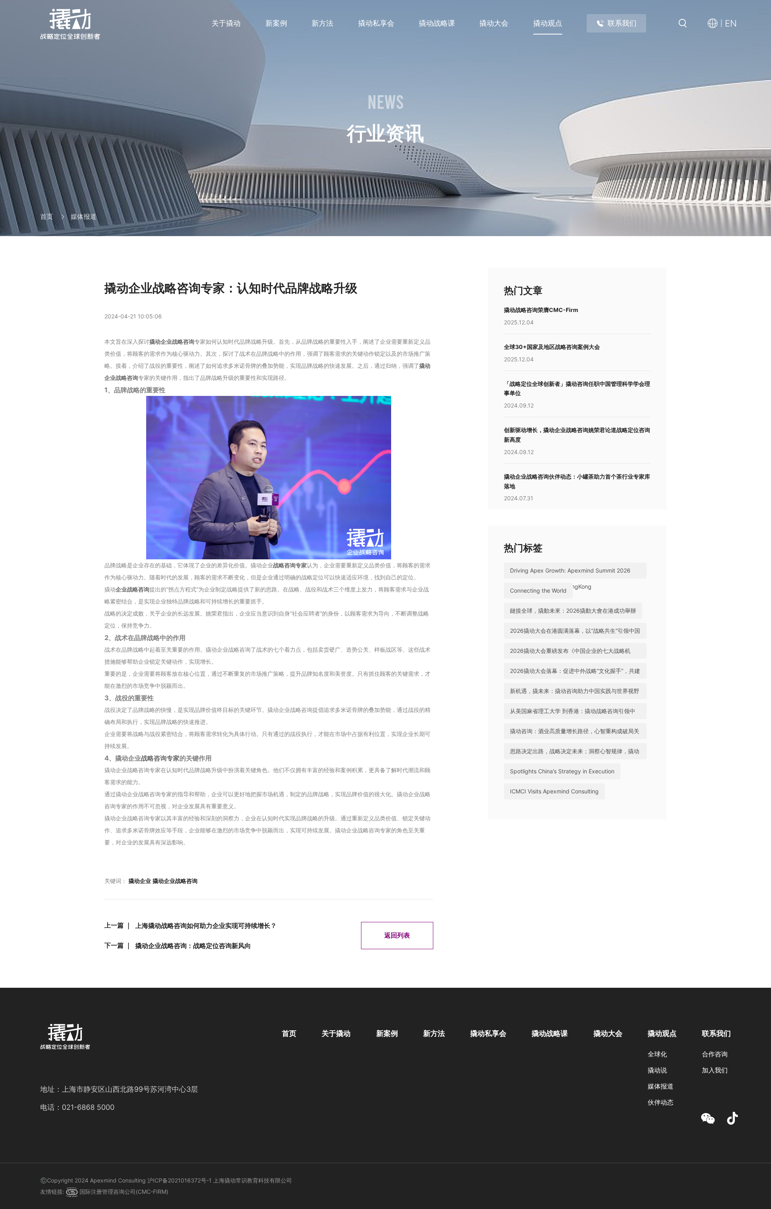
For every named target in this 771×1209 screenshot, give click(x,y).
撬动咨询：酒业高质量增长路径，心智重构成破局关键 (574, 739)
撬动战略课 (437, 23)
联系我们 (622, 23)
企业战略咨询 (132, 589)
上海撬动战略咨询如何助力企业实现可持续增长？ (206, 926)
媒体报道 (83, 217)
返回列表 (397, 935)
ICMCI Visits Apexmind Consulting (554, 791)
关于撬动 (226, 23)
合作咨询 (715, 1054)
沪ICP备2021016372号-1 (179, 1180)
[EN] (715, 23)
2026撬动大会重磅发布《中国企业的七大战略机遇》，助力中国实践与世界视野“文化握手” (570, 658)
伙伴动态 (660, 1102)
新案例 (276, 23)
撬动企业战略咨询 (171, 341)
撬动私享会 (376, 23)
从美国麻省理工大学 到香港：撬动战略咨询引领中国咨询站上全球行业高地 (572, 718)
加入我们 (715, 1070)
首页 (46, 217)
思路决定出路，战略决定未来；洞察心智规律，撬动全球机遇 (574, 759)
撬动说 (657, 1070)
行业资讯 (660, 1118)
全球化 (657, 1054)
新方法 (322, 23)
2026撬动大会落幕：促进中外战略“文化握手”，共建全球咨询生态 (575, 678)
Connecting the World (538, 590)
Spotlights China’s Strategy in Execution (562, 771)
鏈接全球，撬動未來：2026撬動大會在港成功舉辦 (573, 610)
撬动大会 (493, 23)
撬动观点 (547, 23)
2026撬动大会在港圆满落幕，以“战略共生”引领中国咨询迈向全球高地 (575, 638)
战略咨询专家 (290, 565)
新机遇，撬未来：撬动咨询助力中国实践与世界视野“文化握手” (574, 698)
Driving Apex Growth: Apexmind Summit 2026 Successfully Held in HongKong (570, 578)
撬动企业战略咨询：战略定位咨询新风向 (193, 946)
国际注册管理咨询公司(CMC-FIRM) (123, 1191)
